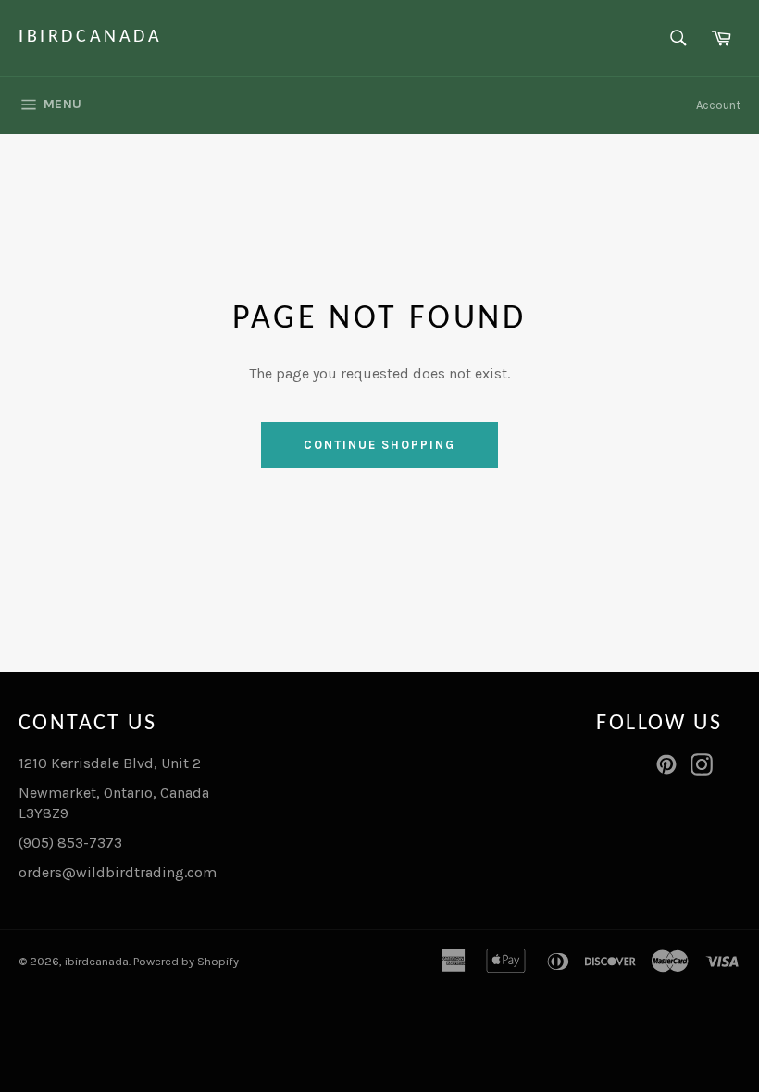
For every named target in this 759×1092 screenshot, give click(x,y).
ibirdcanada (91, 37)
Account (718, 105)
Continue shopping (379, 445)
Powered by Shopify (186, 961)
